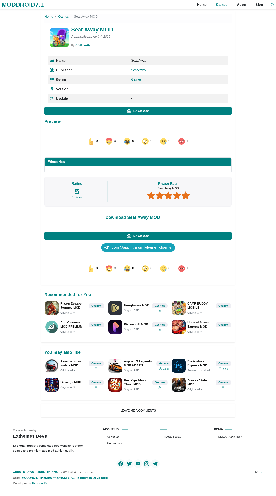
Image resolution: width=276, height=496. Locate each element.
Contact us (114, 443)
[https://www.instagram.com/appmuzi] (146, 463)
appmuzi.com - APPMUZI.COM (36, 472)
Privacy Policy (171, 436)
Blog (258, 4)
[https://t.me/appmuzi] (155, 463)
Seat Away (83, 45)
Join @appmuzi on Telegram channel (141, 247)
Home (201, 4)
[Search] (272, 4)
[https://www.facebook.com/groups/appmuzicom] (120, 463)
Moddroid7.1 (23, 4)
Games (221, 4)
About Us (113, 436)
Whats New (56, 161)
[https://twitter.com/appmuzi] (129, 463)
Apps (241, 4)
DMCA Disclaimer (230, 436)
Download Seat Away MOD (132, 217)
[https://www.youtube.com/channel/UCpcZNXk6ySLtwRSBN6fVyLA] (138, 463)
